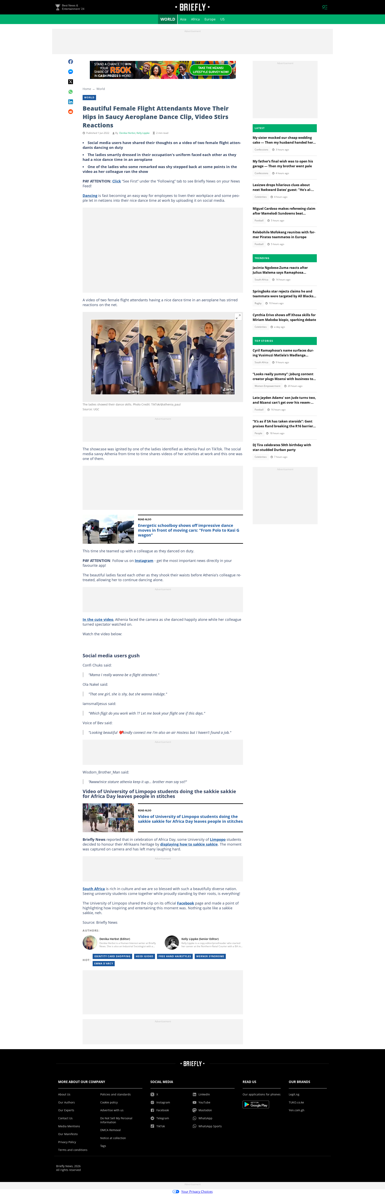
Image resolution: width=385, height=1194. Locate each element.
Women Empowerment (267, 386)
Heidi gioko (144, 956)
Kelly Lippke (143, 133)
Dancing (90, 195)
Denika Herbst (127, 133)
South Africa (94, 888)
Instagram (144, 560)
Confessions (261, 149)
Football (259, 220)
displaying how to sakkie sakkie (189, 844)
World (167, 19)
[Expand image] (238, 317)
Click (116, 181)
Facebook (185, 903)
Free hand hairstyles (175, 956)
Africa (195, 19)
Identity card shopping (112, 956)
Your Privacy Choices (197, 1191)
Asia (183, 19)
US (222, 19)
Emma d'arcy (103, 963)
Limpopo (218, 839)
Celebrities (261, 197)
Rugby (258, 303)
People (258, 433)
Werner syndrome (210, 956)
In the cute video (98, 619)
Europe (210, 19)
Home (87, 89)
